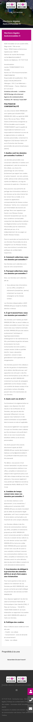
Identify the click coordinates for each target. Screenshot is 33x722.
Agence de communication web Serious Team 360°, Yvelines (16, 712)
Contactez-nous (17, 699)
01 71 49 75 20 (18, 12)
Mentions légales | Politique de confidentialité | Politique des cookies (16, 701)
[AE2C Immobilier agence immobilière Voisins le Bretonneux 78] (16, 8)
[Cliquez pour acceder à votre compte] (30, 691)
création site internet (18, 710)
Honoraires (14, 704)
